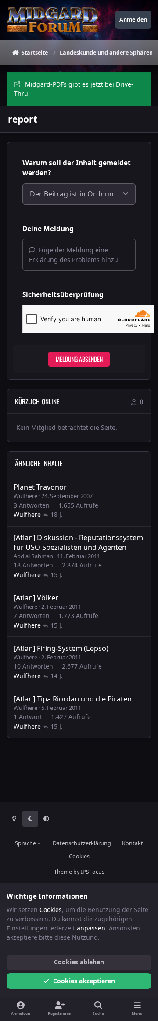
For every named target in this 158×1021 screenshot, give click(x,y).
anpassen (91, 928)
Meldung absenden (79, 358)
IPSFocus (92, 872)
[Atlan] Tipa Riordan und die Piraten (73, 699)
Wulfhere (25, 496)
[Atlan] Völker (36, 598)
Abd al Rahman (33, 556)
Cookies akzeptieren (84, 981)
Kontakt (132, 843)
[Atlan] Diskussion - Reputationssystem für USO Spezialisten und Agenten (78, 542)
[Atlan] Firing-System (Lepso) (61, 648)
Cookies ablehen (79, 962)
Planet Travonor (40, 487)
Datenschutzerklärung (82, 843)
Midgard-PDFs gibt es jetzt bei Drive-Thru (73, 89)
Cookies (79, 856)
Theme (63, 872)
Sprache (26, 843)
